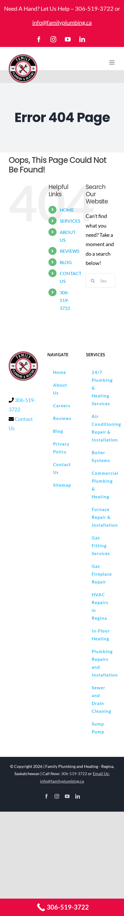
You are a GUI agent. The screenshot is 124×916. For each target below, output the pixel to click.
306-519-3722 (94, 8)
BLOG (66, 262)
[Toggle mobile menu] (112, 62)
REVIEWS (69, 251)
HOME (67, 209)
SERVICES (70, 220)
